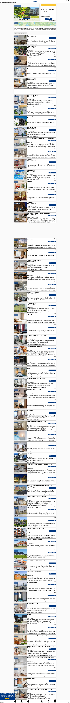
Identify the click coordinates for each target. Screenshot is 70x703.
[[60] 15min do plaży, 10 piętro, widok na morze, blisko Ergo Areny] (20, 694)
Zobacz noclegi (52, 48)
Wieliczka (15, 36)
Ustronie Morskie (16, 518)
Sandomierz (15, 336)
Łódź (14, 79)
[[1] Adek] (20, 40)
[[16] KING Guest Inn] (20, 207)
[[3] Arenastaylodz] (20, 61)
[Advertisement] (35, 231)
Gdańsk (15, 139)
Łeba (14, 454)
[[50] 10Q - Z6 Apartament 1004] (20, 586)
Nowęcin (15, 347)
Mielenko (15, 615)
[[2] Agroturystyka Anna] (20, 51)
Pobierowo (15, 214)
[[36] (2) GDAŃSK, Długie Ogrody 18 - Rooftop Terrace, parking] (20, 436)
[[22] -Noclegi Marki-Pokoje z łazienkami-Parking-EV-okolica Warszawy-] (20, 286)
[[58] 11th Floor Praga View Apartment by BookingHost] (20, 672)
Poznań (15, 160)
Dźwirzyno (15, 604)
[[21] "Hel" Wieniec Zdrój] (20, 276)
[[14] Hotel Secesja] (20, 185)
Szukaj (48, 18)
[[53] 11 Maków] (20, 619)
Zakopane (15, 636)
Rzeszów (15, 400)
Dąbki (15, 47)
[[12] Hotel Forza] (20, 164)
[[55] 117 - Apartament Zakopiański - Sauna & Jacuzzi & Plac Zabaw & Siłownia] (20, 640)
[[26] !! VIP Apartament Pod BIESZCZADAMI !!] (20, 329)
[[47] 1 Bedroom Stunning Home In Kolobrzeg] (20, 554)
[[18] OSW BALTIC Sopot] (20, 243)
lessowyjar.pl (35, 1)
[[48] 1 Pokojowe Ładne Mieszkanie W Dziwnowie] (20, 565)
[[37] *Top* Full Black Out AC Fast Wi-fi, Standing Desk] (20, 447)
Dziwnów (15, 561)
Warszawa (15, 293)
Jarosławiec (15, 304)
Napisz (69, 702)
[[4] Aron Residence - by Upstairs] (20, 72)
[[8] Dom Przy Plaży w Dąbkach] (20, 121)
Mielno (15, 529)
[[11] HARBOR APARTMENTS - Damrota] (20, 153)
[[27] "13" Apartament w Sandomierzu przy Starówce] (20, 340)
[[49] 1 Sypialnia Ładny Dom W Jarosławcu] (20, 576)
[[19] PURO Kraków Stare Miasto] (20, 254)
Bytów (15, 540)
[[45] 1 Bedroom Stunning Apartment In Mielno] (20, 533)
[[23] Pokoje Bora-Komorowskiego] (20, 297)
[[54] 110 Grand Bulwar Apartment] (20, 629)
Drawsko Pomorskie (17, 203)
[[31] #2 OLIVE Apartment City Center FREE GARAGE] (20, 383)
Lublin (15, 390)
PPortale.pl (4, 702)
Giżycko (15, 411)
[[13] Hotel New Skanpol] (20, 175)
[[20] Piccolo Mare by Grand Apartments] (20, 265)
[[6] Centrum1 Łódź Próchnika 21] (20, 100)
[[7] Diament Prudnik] (20, 110)
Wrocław (15, 593)
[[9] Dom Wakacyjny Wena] (20, 132)
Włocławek (15, 192)
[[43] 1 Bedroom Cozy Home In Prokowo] (20, 511)
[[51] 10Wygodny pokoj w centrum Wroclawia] (20, 597)
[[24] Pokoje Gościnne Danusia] (20, 308)
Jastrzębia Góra (16, 368)
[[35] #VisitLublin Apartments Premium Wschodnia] (20, 426)
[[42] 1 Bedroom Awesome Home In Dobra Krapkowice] (20, 501)
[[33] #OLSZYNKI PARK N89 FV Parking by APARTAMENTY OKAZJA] (20, 404)
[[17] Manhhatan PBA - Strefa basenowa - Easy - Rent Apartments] (20, 218)
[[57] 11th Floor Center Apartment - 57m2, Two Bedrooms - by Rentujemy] (20, 661)
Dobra (15, 497)
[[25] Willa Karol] (20, 318)
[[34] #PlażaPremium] (20, 415)
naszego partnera (34, 44)
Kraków (15, 68)
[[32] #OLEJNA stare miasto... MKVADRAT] (20, 393)
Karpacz (15, 465)
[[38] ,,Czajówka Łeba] (20, 458)
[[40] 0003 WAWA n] (20, 479)
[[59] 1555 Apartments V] (20, 683)
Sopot (15, 261)
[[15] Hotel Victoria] (20, 196)
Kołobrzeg (15, 171)
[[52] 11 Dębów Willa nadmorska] (20, 608)
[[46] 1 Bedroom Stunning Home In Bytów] (20, 544)
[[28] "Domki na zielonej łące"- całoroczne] (20, 351)
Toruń (15, 679)
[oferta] (18, 87)
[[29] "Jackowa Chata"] (20, 361)
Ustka (15, 128)
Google (13, 693)
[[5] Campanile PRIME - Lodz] (20, 83)
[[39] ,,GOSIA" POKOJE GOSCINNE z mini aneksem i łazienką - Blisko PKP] (20, 469)
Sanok (15, 325)
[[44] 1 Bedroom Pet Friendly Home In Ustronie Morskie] (20, 522)
